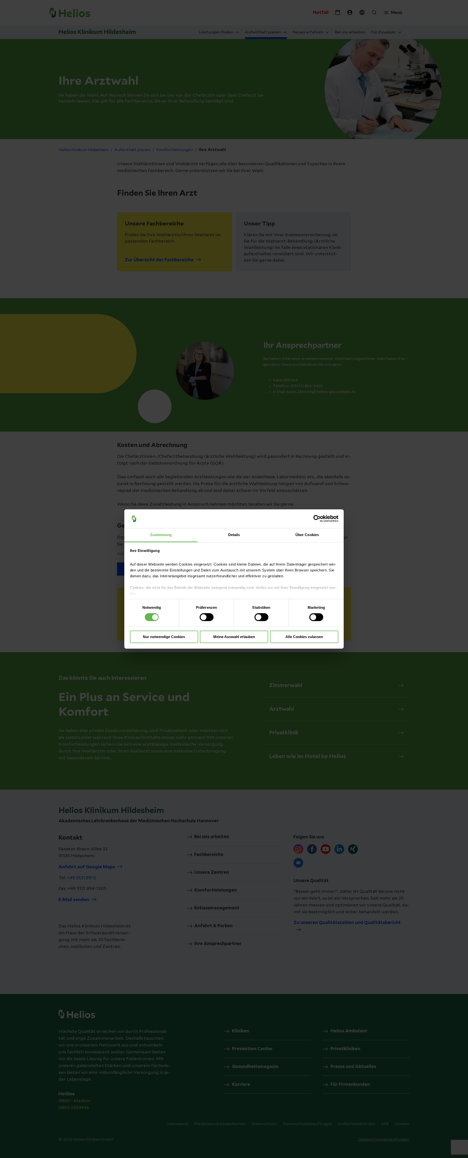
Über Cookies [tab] (307, 535)
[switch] (207, 617)
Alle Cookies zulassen (304, 637)
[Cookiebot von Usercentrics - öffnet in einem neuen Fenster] (317, 518)
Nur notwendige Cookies (164, 637)
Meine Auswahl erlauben (234, 637)
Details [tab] (234, 535)
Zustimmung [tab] (161, 535)
